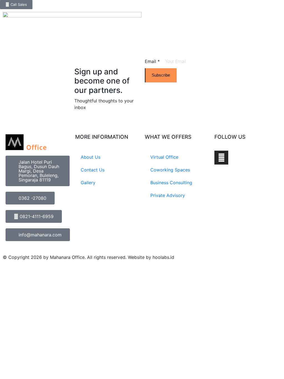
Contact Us (93, 170)
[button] (279, 13)
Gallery (88, 182)
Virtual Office (164, 157)
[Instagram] (221, 158)
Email (152, 61)
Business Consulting (171, 182)
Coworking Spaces (170, 170)
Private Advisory (167, 195)
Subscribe (161, 75)
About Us (90, 157)
